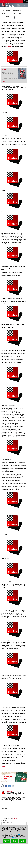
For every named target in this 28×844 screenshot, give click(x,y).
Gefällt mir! (18, 19)
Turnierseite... (9, 46)
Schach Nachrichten (11, 5)
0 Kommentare (24, 19)
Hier (19, 834)
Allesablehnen (14, 841)
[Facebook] (6, 785)
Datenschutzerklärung (11, 837)
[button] (9, 1)
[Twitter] (9, 785)
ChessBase (9, 791)
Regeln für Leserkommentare (7, 810)
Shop (2, 1)
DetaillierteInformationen (6, 841)
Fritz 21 (4, 69)
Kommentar (4, 820)
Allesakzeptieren (22, 841)
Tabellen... (3, 766)
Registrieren (14, 818)
